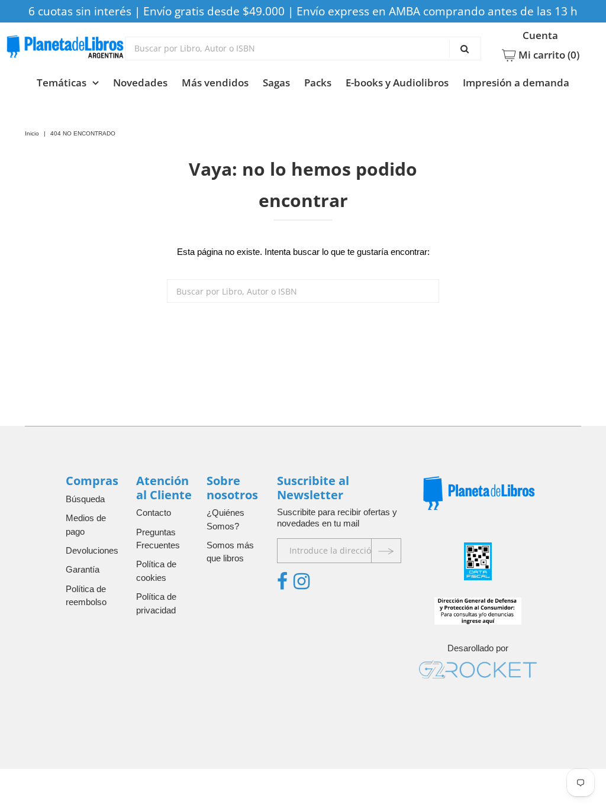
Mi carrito (547, 55)
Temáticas (61, 82)
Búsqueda (85, 499)
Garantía (82, 569)
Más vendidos (215, 82)
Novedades (140, 82)
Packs (317, 82)
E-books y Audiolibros (397, 82)
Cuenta (540, 35)
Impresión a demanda (516, 82)
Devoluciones (92, 550)
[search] (303, 48)
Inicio (32, 133)
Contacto (153, 513)
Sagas (276, 82)
